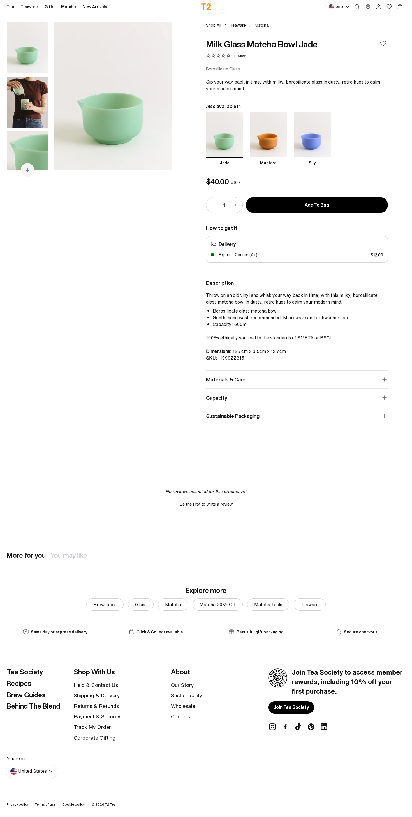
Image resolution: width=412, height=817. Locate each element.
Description (220, 282)
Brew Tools (105, 604)
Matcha (262, 25)
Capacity (216, 397)
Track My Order (92, 727)
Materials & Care (226, 379)
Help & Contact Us (96, 685)
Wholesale (183, 706)
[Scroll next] (27, 170)
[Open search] (357, 6)
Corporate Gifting (94, 737)
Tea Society (25, 672)
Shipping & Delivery (97, 695)
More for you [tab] (26, 555)
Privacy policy (18, 804)
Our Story (182, 685)
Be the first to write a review (206, 504)
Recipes (19, 683)
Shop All (213, 25)
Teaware (238, 25)
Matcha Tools (268, 604)
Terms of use (45, 804)
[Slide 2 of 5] (27, 102)
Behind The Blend (33, 706)
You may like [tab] (68, 555)
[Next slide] (161, 96)
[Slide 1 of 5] (27, 47)
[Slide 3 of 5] (27, 156)
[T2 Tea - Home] (206, 6)
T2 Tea (110, 804)
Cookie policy (73, 804)
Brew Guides (26, 695)
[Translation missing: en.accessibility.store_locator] (368, 6)
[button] (226, 55)
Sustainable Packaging (233, 416)
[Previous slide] (65, 96)
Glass (141, 604)
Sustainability (186, 695)
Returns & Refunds (96, 706)
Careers (180, 716)
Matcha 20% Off (218, 604)
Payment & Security (97, 716)
